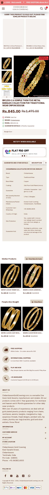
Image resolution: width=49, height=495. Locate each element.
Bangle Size (8, 131)
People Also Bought (10, 302)
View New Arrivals (35, 259)
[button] (16, 75)
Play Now (43, 370)
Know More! (14, 422)
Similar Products (9, 259)
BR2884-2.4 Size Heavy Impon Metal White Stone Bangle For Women (36, 46)
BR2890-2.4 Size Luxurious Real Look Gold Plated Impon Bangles (33, 290)
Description (37, 163)
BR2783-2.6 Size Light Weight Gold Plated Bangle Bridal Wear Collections (11, 333)
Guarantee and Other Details (16, 163)
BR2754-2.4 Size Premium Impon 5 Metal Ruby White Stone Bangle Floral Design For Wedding (13, 46)
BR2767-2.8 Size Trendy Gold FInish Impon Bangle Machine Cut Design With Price (11, 290)
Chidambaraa (15, 120)
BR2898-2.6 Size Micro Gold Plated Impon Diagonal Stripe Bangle (33, 333)
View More (38, 302)
